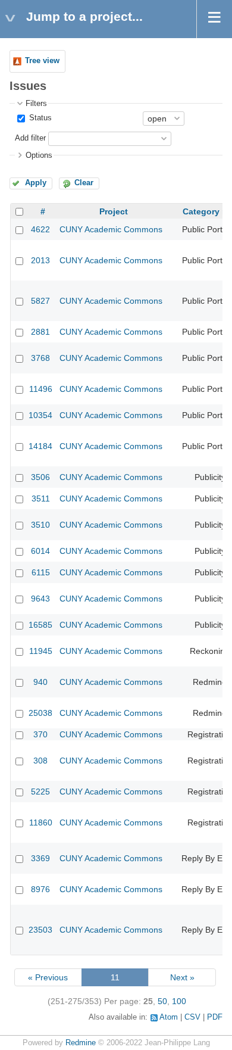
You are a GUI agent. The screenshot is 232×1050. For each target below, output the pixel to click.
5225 (40, 791)
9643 (40, 598)
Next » (182, 977)
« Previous (48, 977)
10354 (40, 415)
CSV (192, 1017)
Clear (83, 183)
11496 (40, 389)
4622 (40, 229)
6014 (40, 551)
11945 (40, 651)
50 (162, 1001)
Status (39, 118)
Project (113, 211)
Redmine (80, 1043)
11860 (40, 822)
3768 (40, 358)
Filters (36, 103)
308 (40, 760)
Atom (168, 1017)
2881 (40, 332)
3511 (41, 498)
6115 (41, 572)
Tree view (42, 61)
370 (40, 734)
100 (179, 1001)
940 (40, 682)
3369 (40, 858)
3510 (40, 524)
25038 (40, 713)
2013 (40, 260)
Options (39, 155)
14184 (40, 446)
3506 (40, 477)
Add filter (30, 138)
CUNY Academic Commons (110, 229)
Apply (35, 183)
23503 (40, 929)
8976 (40, 889)
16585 (40, 625)
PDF (214, 1017)
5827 (40, 301)
